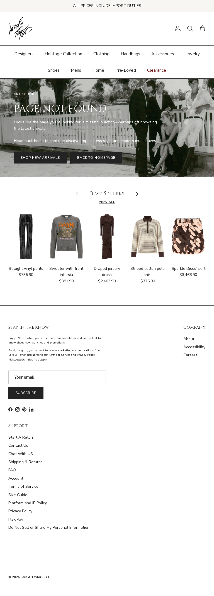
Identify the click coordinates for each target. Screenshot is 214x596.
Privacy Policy (20, 511)
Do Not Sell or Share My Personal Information (48, 527)
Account (15, 478)
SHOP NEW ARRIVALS (40, 157)
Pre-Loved (125, 70)
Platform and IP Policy (27, 503)
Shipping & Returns (25, 462)
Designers (23, 54)
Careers (190, 355)
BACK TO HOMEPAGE (96, 157)
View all (107, 202)
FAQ (12, 470)
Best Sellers (107, 194)
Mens (76, 70)
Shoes (54, 70)
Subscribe (26, 393)
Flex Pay (15, 519)
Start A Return (21, 437)
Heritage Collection (63, 54)
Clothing (101, 54)
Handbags (130, 54)
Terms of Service (23, 486)
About (188, 339)
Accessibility (194, 347)
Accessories (162, 54)
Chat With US (20, 453)
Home (98, 70)
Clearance (156, 70)
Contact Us (18, 445)
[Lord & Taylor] (20, 28)
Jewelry (192, 54)
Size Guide (17, 495)
